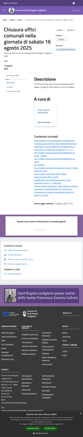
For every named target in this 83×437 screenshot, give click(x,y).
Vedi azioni (70, 30)
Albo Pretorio (47, 382)
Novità (12, 19)
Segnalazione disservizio (26, 384)
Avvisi (20, 19)
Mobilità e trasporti (29, 354)
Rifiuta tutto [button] (50, 428)
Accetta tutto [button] (33, 428)
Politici (3, 348)
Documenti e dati (7, 359)
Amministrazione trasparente (48, 377)
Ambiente (45, 353)
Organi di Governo (8, 332)
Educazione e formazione (47, 334)
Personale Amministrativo (7, 353)
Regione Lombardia (10, 3)
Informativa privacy (49, 386)
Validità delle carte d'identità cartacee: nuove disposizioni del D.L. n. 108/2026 (52, 182)
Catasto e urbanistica (29, 350)
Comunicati (66, 336)
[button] (41, 433)
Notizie (64, 332)
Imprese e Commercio (29, 346)
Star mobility (39, 164)
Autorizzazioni (47, 364)
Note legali (46, 390)
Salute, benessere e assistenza (49, 359)
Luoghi (64, 351)
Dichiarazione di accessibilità (48, 396)
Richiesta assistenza (29, 393)
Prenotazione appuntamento (27, 377)
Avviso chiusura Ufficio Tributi (46, 177)
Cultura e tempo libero (30, 338)
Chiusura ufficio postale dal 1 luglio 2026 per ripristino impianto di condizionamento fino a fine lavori (56, 188)
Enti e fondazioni (7, 344)
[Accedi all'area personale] (74, 3)
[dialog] (41, 424)
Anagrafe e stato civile (30, 334)
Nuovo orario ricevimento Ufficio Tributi (50, 174)
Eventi (64, 355)
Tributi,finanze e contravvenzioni (48, 348)
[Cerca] (78, 10)
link (62, 424)
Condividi (60, 30)
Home (5, 19)
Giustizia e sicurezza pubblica (49, 341)
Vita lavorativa (27, 342)
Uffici (3, 340)
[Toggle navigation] (4, 10)
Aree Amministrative (9, 336)
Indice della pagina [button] (12, 76)
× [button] (80, 413)
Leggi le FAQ (26, 389)
